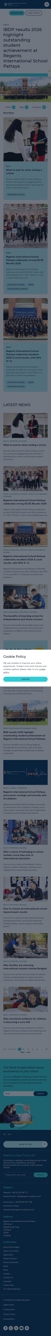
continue (25, 679)
